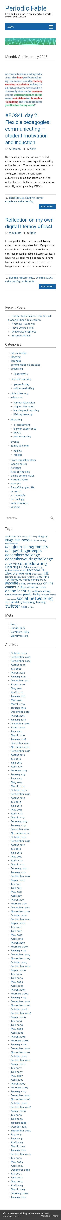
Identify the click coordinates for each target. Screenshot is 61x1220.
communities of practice (26, 365)
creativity (17, 369)
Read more (47, 206)
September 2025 (20, 657)
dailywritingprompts (23, 551)
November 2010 (20, 911)
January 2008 (19, 1044)
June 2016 (16, 731)
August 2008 (18, 1017)
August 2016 (18, 727)
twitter (12, 606)
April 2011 (16, 896)
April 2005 (17, 1142)
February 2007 (19, 1087)
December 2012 (20, 829)
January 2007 (18, 1091)
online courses (35, 587)
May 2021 (16, 688)
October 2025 (19, 653)
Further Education (24, 402)
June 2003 (17, 1177)
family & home (20, 445)
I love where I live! (23, 328)
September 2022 (21, 661)
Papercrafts (21, 374)
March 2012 (18, 864)
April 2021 (17, 692)
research (16, 491)
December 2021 (20, 680)
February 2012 (19, 868)
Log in (14, 624)
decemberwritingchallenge (29, 559)
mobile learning (31, 579)
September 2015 (20, 751)
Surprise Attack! (21, 335)
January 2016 (18, 739)
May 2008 (17, 1029)
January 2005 (18, 1150)
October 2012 (19, 837)
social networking (35, 598)
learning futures (29, 576)
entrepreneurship (15, 570)
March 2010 (18, 943)
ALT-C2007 (22, 536)
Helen (33, 148)
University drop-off (24, 331)
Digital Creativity (21, 379)
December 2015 (20, 743)
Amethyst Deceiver (23, 324)
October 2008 (19, 1009)
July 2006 (16, 1115)
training (41, 602)
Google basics (19, 464)
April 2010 (17, 939)
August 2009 (18, 970)
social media (28, 281)
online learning (25, 201)
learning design (13, 576)
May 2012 (16, 856)
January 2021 (18, 696)
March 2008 (18, 1036)
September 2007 (21, 1060)
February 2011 (19, 903)
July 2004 (16, 1158)
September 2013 (20, 794)
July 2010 (16, 927)
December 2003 (20, 1170)
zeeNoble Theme (49, 1216)
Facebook (34, 570)
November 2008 (20, 1005)
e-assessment (22, 425)
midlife (18, 451)
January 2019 (18, 708)
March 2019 (18, 704)
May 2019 (16, 700)
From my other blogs (23, 460)
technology (17, 499)
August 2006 (18, 1111)
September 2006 (21, 1107)
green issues (37, 574)
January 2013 (18, 825)
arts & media (18, 353)
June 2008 (17, 1025)
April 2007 (17, 1080)
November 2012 (20, 833)
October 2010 (19, 915)
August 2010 (18, 923)
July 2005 (16, 1134)
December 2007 (20, 1048)
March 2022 (18, 672)
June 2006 (17, 1119)
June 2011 (16, 888)
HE (46, 573)
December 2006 (20, 1095)
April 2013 (17, 813)
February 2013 (19, 821)
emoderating (36, 567)
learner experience (25, 429)
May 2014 (16, 782)
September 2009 (21, 966)
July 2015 (16, 759)
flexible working (18, 573)
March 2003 (18, 1189)
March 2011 (17, 900)
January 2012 (18, 872)
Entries (18, 628)
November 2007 (20, 1052)
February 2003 (19, 1193)
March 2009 (18, 990)
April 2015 (16, 766)
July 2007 (16, 1068)
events (15, 442)
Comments (20, 632)
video (24, 607)
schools (45, 594)
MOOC (50, 277)
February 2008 (19, 1040)
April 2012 (17, 860)
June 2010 (16, 931)
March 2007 (18, 1083)
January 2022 (18, 676)
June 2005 (16, 1138)
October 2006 (19, 1103)
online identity (18, 591)
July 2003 (16, 1173)
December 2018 (20, 712)
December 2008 (20, 1001)
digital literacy (16, 197)
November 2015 (20, 747)
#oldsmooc (11, 536)
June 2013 (16, 806)
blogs (9, 540)
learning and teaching (26, 410)
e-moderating (33, 563)
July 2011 (16, 884)
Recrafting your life (22, 487)
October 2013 (19, 790)
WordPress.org (19, 636)
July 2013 (16, 802)
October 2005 (19, 1127)
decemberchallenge (22, 555)
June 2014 (16, 778)
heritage (16, 468)
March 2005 (18, 1146)
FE (43, 570)
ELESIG (24, 567)
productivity (31, 594)
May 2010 (16, 935)
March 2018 (18, 716)
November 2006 (20, 1099)
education (16, 397)
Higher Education (24, 406)
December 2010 (20, 907)
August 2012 (18, 845)
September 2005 (21, 1130)
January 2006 (19, 1123)
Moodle (11, 583)
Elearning (30, 197)
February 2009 (19, 993)
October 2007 (19, 1056)
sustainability (13, 602)
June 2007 (17, 1072)
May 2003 (17, 1181)
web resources (19, 503)
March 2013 (18, 817)
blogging (13, 277)
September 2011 (20, 876)
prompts (16, 483)
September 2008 (21, 1013)
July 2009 (16, 974)
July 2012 (16, 849)
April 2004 (17, 1166)
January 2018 (18, 719)
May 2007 (17, 1076)
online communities (22, 475)
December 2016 (20, 723)
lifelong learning (23, 414)
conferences (12, 543)
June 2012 (16, 853)
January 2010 (18, 950)
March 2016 (18, 735)
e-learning (12, 564)
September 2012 (20, 841)
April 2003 (17, 1185)
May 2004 (17, 1162)
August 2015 (18, 755)
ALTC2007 (32, 536)
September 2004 (21, 1154)
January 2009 (19, 997)
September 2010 (21, 919)
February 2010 (19, 946)
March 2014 (18, 786)
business (16, 361)
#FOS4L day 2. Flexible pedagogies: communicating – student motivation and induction (28, 128)
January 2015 (18, 774)
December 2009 (20, 954)
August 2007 (18, 1064)
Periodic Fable (19, 479)
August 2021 (18, 684)
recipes (18, 455)
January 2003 (18, 1197)
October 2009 (19, 962)
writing (15, 507)
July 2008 (16, 1021)
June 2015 (16, 763)
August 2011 (18, 880)
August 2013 (18, 798)
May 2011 (16, 892)
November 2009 (20, 958)
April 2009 (17, 986)
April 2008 (17, 1033)
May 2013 (16, 809)
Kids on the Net (20, 472)
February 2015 (19, 770)
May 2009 (17, 982)
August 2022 (18, 665)
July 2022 (16, 669)
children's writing (38, 540)
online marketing (24, 388)
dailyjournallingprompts (26, 547)
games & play (21, 384)
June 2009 (17, 978)
